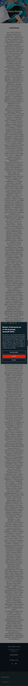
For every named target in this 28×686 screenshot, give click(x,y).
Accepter (14, 356)
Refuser (14, 360)
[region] (14, 343)
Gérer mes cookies (14, 352)
